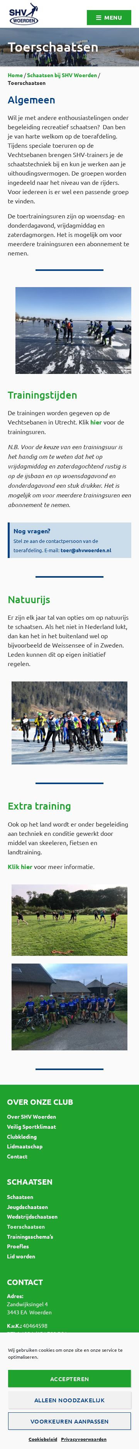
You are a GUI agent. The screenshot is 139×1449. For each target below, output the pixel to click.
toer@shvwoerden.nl (86, 550)
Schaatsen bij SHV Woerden (62, 74)
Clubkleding (22, 1136)
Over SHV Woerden (31, 1116)
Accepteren (69, 1379)
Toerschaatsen (26, 1226)
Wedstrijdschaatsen (32, 1216)
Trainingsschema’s (30, 1236)
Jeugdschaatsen (27, 1206)
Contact (17, 1156)
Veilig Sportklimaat (31, 1126)
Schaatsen (20, 1196)
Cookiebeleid (43, 1439)
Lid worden (21, 1256)
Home (15, 74)
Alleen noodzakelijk (69, 1400)
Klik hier (20, 866)
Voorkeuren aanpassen (70, 1421)
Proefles (18, 1246)
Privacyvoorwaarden (84, 1439)
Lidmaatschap (24, 1146)
